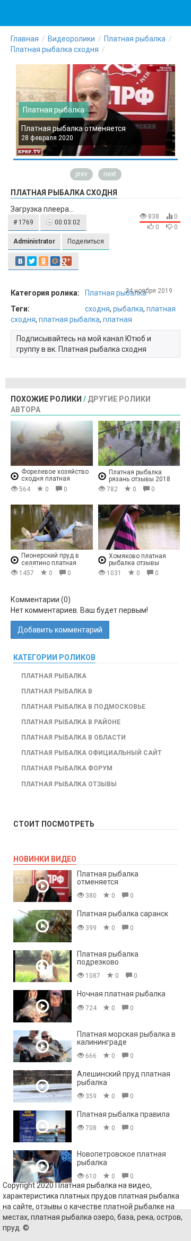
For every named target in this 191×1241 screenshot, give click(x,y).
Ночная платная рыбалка (121, 994)
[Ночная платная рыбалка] (42, 1006)
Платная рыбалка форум (66, 768)
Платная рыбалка (135, 38)
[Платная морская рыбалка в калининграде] (42, 1046)
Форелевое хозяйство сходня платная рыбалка (55, 478)
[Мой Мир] (55, 261)
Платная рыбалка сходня (55, 49)
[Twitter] (32, 261)
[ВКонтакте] (20, 261)
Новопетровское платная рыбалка (121, 1158)
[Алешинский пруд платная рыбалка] (42, 1086)
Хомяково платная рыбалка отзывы (137, 559)
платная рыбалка (69, 319)
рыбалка (128, 309)
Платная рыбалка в (56, 691)
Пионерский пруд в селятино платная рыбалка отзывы (50, 562)
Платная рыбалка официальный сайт (91, 753)
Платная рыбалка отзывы (69, 784)
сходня (97, 309)
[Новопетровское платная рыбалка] (42, 1166)
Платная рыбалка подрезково (107, 958)
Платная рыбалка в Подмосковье (83, 706)
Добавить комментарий (60, 630)
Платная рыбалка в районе (70, 722)
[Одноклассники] (43, 261)
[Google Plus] (67, 261)
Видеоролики (71, 38)
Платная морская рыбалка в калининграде (126, 1038)
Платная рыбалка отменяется (73, 128)
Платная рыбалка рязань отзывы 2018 (139, 475)
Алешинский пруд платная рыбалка (123, 1078)
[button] (23, 222)
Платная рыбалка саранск (122, 913)
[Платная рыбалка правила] (42, 1126)
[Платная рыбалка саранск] (42, 926)
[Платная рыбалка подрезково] (42, 966)
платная (117, 319)
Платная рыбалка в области (73, 737)
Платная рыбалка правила (123, 1114)
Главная (25, 38)
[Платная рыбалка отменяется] (42, 886)
